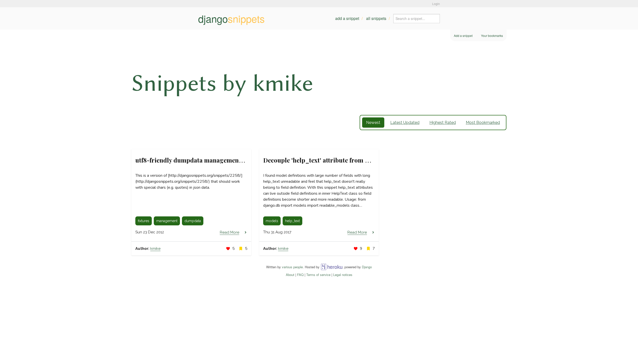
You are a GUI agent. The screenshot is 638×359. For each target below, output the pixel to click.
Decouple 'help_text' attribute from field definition (335, 160)
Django (367, 267)
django (231, 18)
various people (292, 267)
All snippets (376, 18)
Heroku (331, 267)
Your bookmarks (492, 35)
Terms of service (318, 274)
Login (436, 3)
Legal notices (342, 274)
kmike (155, 248)
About (290, 274)
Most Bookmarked (483, 122)
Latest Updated (404, 122)
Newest (373, 122)
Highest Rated (442, 122)
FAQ (300, 274)
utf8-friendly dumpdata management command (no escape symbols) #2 (235, 160)
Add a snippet (347, 18)
